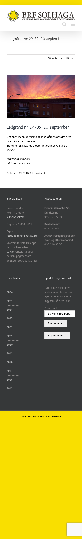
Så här (10, 252)
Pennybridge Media (50, 416)
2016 (10, 380)
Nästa (69, 58)
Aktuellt (40, 173)
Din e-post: (51, 308)
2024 (10, 310)
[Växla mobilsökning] (64, 24)
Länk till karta (15, 217)
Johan (13, 173)
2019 (10, 353)
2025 (10, 301)
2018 (10, 362)
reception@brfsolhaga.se (22, 236)
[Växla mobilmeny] (73, 24)
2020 (10, 344)
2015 (10, 388)
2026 (10, 292)
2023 (10, 318)
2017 (10, 371)
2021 (10, 336)
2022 (10, 327)
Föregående (55, 58)
